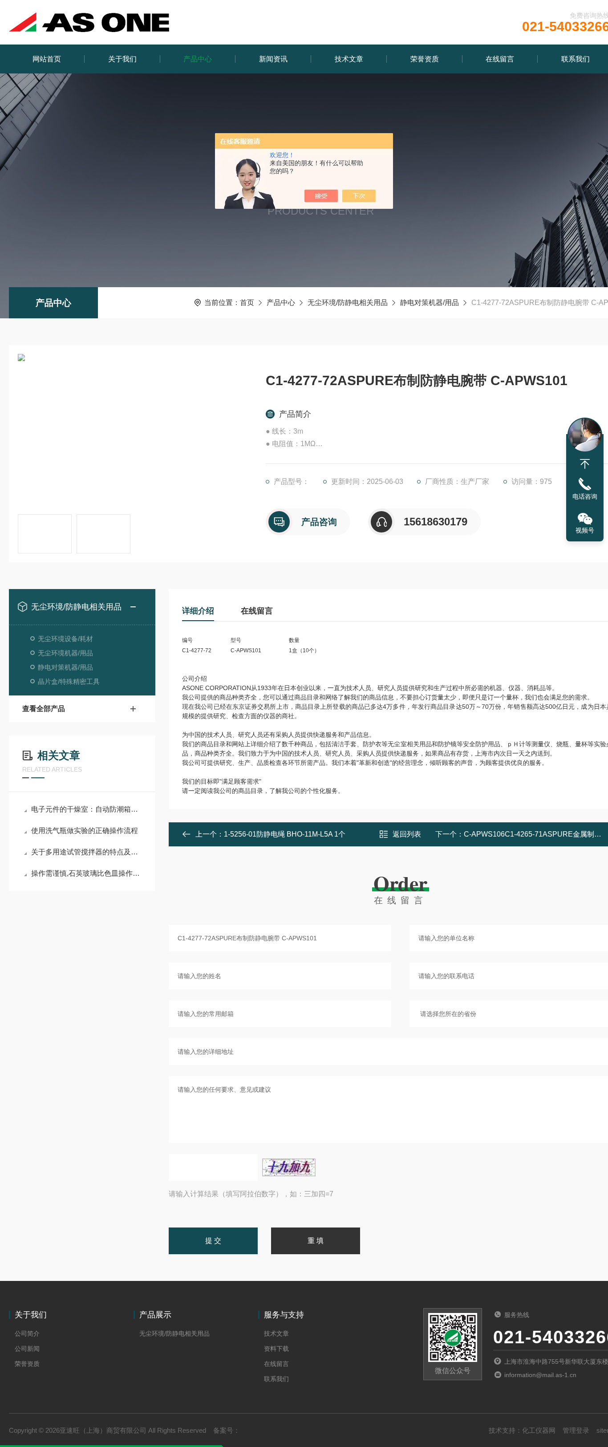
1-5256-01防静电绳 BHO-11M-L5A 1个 (284, 834)
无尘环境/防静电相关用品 (348, 302)
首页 (247, 302)
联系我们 (276, 1378)
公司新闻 (27, 1348)
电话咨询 (584, 496)
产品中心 (197, 59)
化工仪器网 (538, 1430)
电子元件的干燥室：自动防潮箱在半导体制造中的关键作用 (86, 809)
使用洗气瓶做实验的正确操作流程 (84, 830)
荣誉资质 (424, 59)
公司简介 (27, 1333)
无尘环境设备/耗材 (65, 638)
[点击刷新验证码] (289, 1167)
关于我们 (122, 59)
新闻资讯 (273, 59)
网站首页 (46, 59)
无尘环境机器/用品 (65, 653)
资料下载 (276, 1348)
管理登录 (576, 1430)
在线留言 (500, 59)
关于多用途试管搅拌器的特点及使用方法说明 (86, 852)
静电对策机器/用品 (429, 302)
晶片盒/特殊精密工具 (69, 681)
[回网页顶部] (585, 464)
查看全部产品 (43, 708)
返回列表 (407, 834)
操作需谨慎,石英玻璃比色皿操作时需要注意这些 (86, 873)
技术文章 (349, 59)
